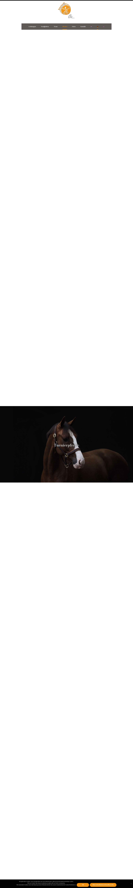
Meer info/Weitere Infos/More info (103, 885)
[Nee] (131, 883)
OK (83, 885)
